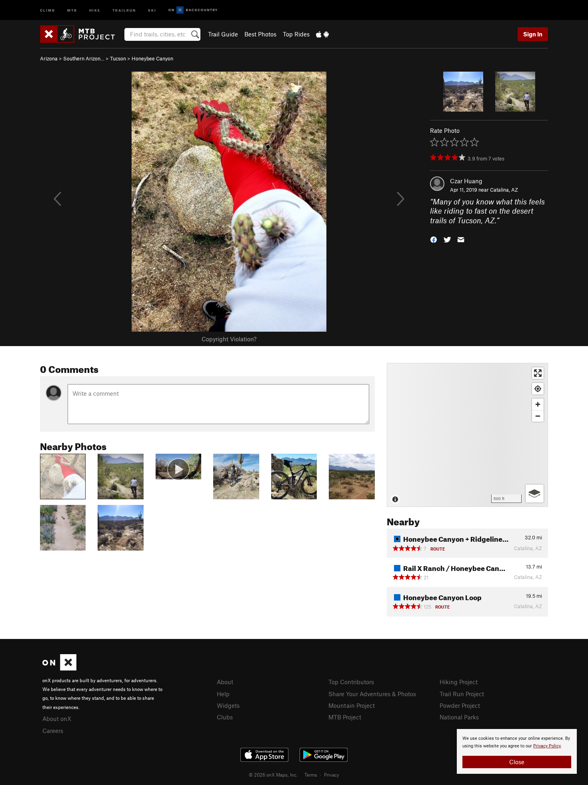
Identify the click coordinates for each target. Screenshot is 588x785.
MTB (72, 9)
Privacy (331, 774)
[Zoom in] (538, 404)
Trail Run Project (462, 693)
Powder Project (460, 705)
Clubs (225, 717)
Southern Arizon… (83, 58)
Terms (310, 774)
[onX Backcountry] (193, 10)
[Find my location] (538, 389)
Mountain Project (351, 705)
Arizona (49, 58)
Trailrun (124, 9)
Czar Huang (466, 180)
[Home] (81, 34)
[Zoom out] (538, 416)
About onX (56, 718)
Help (223, 693)
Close (516, 761)
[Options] (535, 494)
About (225, 681)
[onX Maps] (59, 668)
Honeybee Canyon (152, 58)
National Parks (459, 717)
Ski (152, 9)
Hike (94, 9)
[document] (516, 751)
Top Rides (296, 34)
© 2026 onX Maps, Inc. (273, 774)
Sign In (532, 34)
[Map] (467, 435)
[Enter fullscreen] (538, 373)
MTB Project (344, 717)
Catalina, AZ (504, 189)
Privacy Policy (547, 746)
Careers (52, 730)
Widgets (228, 705)
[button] (433, 239)
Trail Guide (223, 34)
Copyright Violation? (229, 338)
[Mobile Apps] (322, 34)
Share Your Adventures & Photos (372, 693)
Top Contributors (351, 681)
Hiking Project (459, 681)
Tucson (118, 58)
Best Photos (260, 34)
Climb (47, 9)
